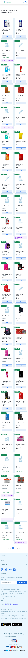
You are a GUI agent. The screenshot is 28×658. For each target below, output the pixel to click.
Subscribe (22, 582)
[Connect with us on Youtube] (10, 569)
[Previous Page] (8, 548)
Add (7, 36)
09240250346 (10, 598)
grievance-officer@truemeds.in (12, 604)
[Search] (23, 2)
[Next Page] (20, 548)
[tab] (14, 555)
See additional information (10, 636)
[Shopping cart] (26, 2)
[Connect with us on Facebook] (6, 569)
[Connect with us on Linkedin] (14, 569)
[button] (2, 2)
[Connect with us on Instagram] (2, 569)
